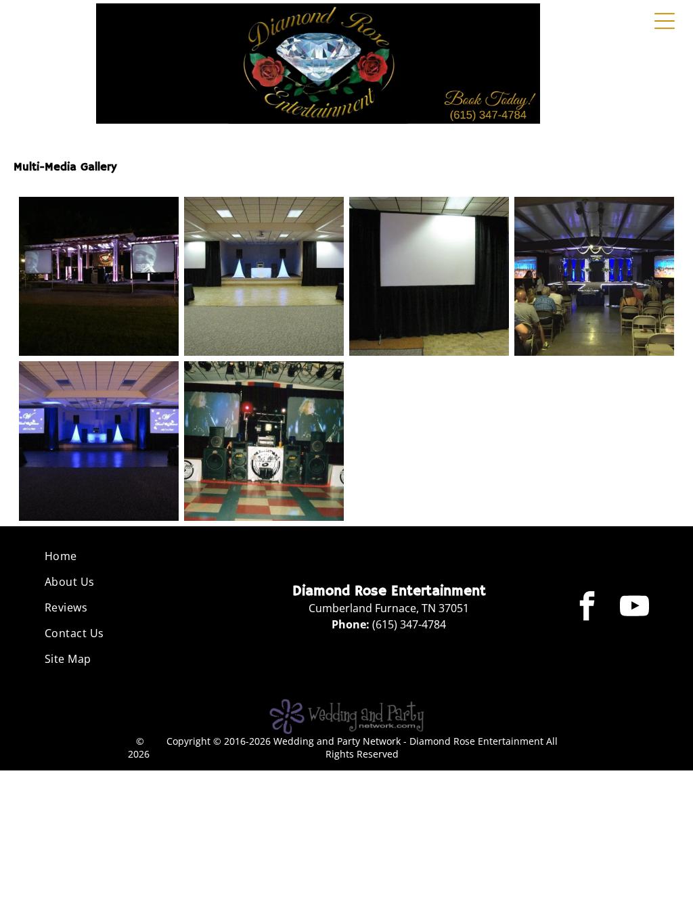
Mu (21, 167)
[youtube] (634, 607)
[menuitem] (125, 556)
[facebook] (587, 607)
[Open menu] (664, 21)
